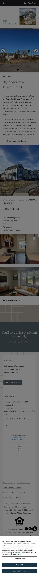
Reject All (19, 565)
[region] (19, 555)
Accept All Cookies (19, 571)
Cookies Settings (19, 558)
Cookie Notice (16, 554)
